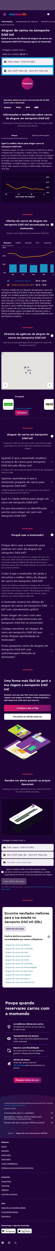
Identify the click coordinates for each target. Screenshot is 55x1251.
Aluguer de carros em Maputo (18, 975)
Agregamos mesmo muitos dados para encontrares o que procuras (23, 1118)
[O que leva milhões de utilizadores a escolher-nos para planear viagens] (52, 535)
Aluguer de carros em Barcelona (19, 971)
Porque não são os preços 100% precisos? (24, 1123)
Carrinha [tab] (47, 243)
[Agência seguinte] (49, 385)
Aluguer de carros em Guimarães (19, 949)
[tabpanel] (27, 173)
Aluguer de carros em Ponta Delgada (21, 967)
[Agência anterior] (5, 385)
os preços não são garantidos (14, 1105)
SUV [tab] (38, 243)
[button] (4, 14)
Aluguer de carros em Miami (17, 960)
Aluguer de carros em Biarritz (17, 945)
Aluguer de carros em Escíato (17, 956)
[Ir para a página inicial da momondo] (17, 14)
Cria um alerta (19, 1065)
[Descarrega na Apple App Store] (24, 1231)
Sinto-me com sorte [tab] (15, 929)
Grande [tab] (28, 243)
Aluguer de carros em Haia (16, 952)
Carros (10, 1133)
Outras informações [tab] (40, 135)
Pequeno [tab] (7, 243)
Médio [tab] (18, 243)
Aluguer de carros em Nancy (17, 979)
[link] (22, 412)
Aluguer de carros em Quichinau (19, 964)
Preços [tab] (14, 135)
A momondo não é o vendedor (19, 1113)
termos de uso (36, 887)
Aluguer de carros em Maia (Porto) (20, 982)
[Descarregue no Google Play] (8, 1231)
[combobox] (14, 50)
